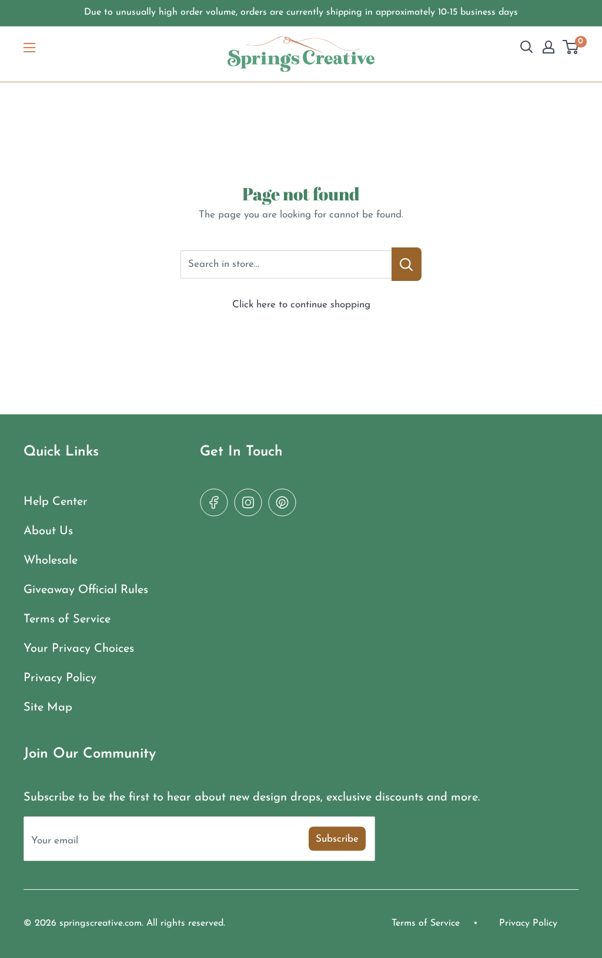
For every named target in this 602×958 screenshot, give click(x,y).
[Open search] (526, 47)
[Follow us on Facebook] (214, 502)
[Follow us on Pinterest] (282, 502)
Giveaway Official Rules (86, 590)
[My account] (548, 47)
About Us (48, 531)
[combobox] (286, 264)
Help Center (56, 502)
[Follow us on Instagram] (248, 502)
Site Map (48, 708)
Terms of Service (67, 619)
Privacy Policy (60, 678)
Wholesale (51, 561)
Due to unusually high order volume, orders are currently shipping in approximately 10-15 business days (301, 12)
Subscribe (337, 839)
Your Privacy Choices (79, 649)
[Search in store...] (407, 264)
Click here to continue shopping (301, 305)
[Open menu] (29, 47)
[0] (571, 47)
